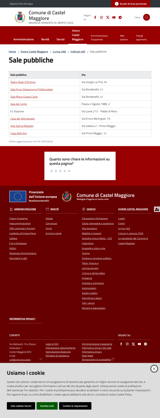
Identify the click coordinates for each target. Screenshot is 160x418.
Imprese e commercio (93, 283)
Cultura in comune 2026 (130, 233)
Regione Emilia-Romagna (21, 3)
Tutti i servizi (88, 303)
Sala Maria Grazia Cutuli (24, 97)
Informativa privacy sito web (96, 348)
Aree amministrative (19, 223)
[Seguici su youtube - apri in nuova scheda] (113, 17)
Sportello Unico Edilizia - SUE (97, 238)
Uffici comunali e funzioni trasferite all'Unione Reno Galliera (22, 233)
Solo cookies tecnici (21, 406)
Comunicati (51, 223)
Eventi (121, 223)
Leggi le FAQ (52, 344)
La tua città (59, 51)
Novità (54, 209)
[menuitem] (24, 39)
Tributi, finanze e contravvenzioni (90, 265)
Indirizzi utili (78, 51)
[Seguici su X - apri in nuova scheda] (106, 17)
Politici (12, 248)
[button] (146, 17)
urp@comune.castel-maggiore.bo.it (20, 361)
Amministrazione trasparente (97, 344)
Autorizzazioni (89, 288)
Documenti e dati (18, 258)
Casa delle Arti (18, 133)
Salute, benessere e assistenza (98, 223)
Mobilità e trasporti (91, 233)
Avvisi (49, 228)
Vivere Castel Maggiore (34, 51)
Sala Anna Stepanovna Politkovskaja (31, 89)
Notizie (49, 218)
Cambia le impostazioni (75, 406)
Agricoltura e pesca (92, 298)
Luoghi (121, 218)
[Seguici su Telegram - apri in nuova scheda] (119, 17)
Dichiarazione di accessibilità (96, 359)
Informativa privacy (22, 319)
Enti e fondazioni (18, 243)
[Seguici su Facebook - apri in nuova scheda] (94, 17)
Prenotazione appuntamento (60, 348)
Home (12, 51)
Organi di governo (18, 218)
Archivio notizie (53, 233)
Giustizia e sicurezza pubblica (96, 258)
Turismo (86, 253)
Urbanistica (87, 243)
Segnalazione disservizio (58, 352)
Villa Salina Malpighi (22, 126)
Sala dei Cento (18, 104)
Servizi (91, 209)
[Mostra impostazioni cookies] (157, 209)
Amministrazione (25, 209)
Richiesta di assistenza (57, 355)
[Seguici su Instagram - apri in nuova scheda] (100, 17)
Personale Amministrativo (22, 253)
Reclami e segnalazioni (93, 308)
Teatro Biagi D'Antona (22, 82)
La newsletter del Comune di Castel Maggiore (133, 240)
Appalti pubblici (90, 293)
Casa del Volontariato (22, 119)
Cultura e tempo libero (93, 273)
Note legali (87, 355)
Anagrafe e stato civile (93, 248)
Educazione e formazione (95, 218)
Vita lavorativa (89, 228)
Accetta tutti (47, 406)
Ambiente (87, 278)
